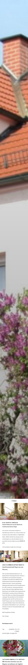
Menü (14, 501)
